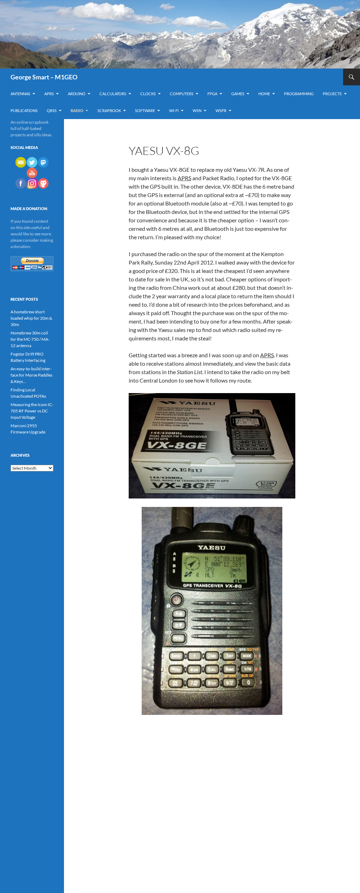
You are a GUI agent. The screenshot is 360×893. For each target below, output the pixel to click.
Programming (299, 93)
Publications (24, 110)
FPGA (212, 93)
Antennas (20, 93)
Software (145, 110)
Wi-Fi (174, 110)
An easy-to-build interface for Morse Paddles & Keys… (31, 375)
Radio (77, 110)
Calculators (112, 93)
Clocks (148, 93)
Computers (181, 93)
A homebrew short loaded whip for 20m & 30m (31, 318)
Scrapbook (109, 110)
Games (237, 93)
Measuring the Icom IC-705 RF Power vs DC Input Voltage (32, 411)
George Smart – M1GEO (44, 77)
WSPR (221, 110)
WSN (197, 110)
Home (264, 93)
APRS (49, 93)
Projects (332, 93)
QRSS (52, 110)
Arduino (76, 93)
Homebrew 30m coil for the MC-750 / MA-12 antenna (30, 339)
